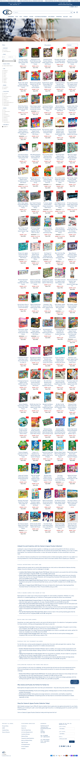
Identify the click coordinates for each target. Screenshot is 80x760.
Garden (26, 16)
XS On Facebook (25, 746)
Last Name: (62, 731)
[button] (35, 111)
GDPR (3, 728)
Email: (61, 736)
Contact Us (23, 726)
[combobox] (43, 12)
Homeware (11, 16)
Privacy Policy (5, 726)
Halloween (51, 16)
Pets (21, 16)
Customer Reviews (25, 734)
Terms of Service (6, 732)
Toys (16, 16)
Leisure (31, 16)
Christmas (59, 16)
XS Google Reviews (25, 744)
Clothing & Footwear (41, 16)
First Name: (62, 726)
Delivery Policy (24, 736)
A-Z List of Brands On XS (26, 732)
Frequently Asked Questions (27, 738)
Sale (71, 16)
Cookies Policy (5, 730)
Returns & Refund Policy (26, 740)
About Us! (23, 728)
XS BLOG (23, 748)
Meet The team (24, 742)
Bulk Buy (65, 16)
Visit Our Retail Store (26, 730)
